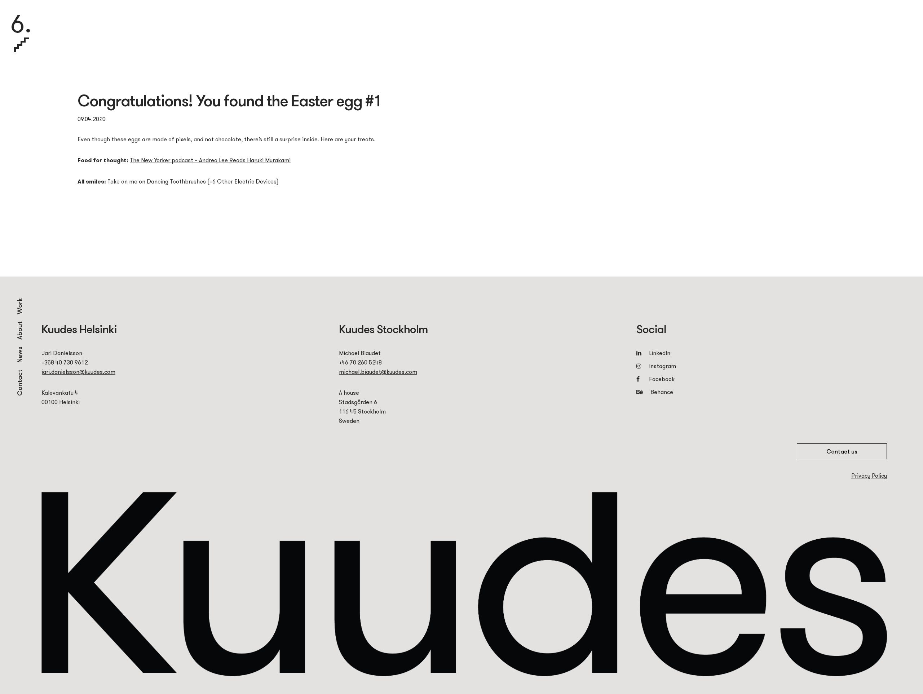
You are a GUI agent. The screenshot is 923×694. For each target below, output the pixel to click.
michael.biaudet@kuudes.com (378, 371)
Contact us (841, 451)
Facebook (662, 379)
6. (20, 25)
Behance (661, 391)
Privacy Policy (869, 475)
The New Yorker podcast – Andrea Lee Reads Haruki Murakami (210, 160)
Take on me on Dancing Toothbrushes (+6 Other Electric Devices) (193, 181)
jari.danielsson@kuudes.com (78, 371)
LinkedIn (659, 353)
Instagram (662, 366)
